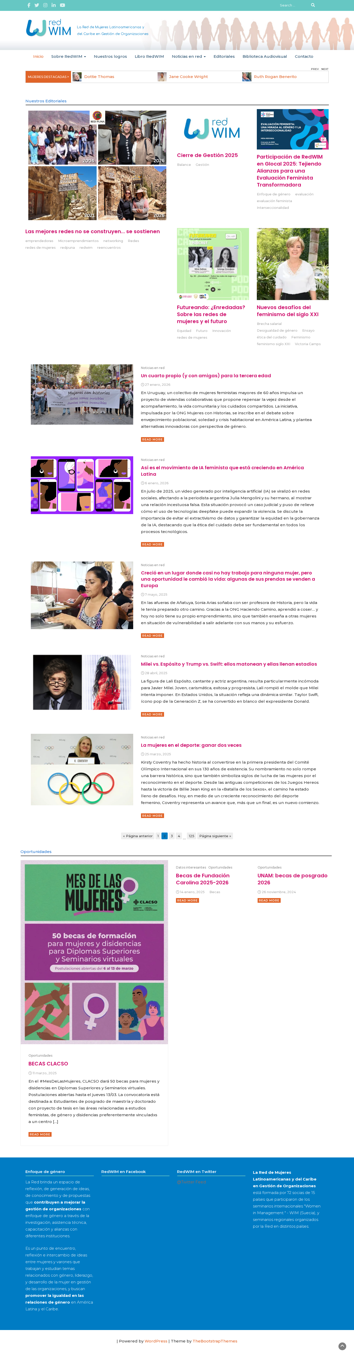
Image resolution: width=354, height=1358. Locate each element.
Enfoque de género (274, 194)
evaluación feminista (274, 201)
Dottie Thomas (99, 76)
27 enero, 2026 (158, 385)
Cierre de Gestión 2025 (207, 155)
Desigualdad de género (277, 330)
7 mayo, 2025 (156, 594)
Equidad (184, 331)
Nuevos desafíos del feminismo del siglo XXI (287, 311)
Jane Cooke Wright (188, 76)
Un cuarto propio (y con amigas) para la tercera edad (206, 375)
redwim (86, 248)
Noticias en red (187, 56)
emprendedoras (39, 241)
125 (191, 836)
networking (113, 241)
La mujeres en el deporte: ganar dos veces (191, 745)
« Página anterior (138, 836)
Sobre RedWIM (67, 56)
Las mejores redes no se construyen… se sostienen (92, 231)
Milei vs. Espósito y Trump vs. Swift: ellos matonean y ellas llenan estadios (229, 664)
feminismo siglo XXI (273, 344)
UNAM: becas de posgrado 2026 (293, 879)
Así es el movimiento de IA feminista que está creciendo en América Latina (222, 470)
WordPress (156, 1341)
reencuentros (109, 248)
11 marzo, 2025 (45, 1073)
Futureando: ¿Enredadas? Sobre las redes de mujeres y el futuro (211, 314)
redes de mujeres (40, 248)
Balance (184, 165)
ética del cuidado (272, 337)
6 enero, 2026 (157, 483)
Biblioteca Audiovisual (265, 56)
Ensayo (308, 330)
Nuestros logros (110, 56)
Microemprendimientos (78, 241)
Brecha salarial (269, 324)
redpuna (67, 248)
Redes (133, 241)
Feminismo (300, 337)
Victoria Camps (308, 344)
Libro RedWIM (149, 56)
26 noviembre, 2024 (279, 892)
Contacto (304, 56)
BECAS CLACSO (48, 1063)
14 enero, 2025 (192, 892)
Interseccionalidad (273, 208)
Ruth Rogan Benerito (275, 76)
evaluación (304, 194)
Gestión (202, 165)
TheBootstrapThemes (215, 1341)
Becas (214, 892)
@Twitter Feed (191, 1181)
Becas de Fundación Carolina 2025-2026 (203, 879)
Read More (152, 439)
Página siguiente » (215, 836)
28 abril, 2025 (156, 673)
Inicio (38, 56)
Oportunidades (40, 1055)
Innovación (221, 331)
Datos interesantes (191, 867)
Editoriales (224, 56)
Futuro (202, 331)
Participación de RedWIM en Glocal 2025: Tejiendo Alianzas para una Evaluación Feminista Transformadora (290, 170)
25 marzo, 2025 (158, 754)
